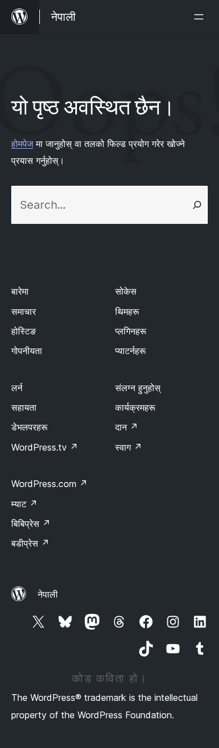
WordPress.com (49, 483)
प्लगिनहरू (131, 331)
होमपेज (22, 143)
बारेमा (20, 291)
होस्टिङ (23, 331)
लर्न (16, 387)
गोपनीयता (26, 350)
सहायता (23, 407)
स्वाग (128, 447)
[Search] (197, 205)
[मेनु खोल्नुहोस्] (201, 17)
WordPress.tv (44, 447)
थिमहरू (127, 311)
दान (126, 427)
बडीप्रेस (30, 543)
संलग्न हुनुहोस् (138, 387)
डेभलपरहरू (29, 427)
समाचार (23, 311)
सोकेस (125, 291)
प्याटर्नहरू (130, 350)
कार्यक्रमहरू (135, 407)
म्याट (24, 504)
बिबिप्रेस (31, 523)
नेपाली (48, 594)
